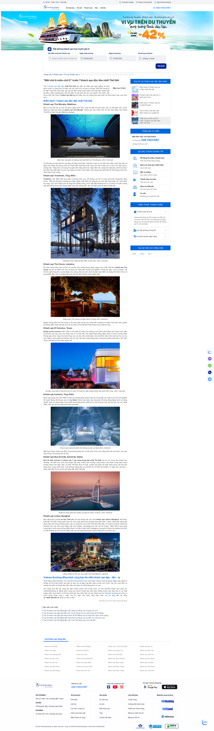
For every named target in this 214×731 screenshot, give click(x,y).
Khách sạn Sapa (50, 650)
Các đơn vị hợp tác (78, 708)
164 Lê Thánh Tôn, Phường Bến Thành (50, 699)
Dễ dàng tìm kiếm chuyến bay (152, 158)
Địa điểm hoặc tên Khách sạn (59, 53)
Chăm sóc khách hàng (136, 708)
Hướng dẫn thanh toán (136, 704)
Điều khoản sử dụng (78, 717)
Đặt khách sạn (104, 708)
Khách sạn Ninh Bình (52, 666)
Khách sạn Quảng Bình (84, 658)
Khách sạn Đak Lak (147, 650)
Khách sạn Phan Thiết (84, 666)
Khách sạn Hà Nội (51, 646)
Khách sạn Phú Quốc (147, 666)
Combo (103, 8)
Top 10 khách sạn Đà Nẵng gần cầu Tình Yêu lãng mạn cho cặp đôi (69, 620)
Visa (96, 8)
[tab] (150, 211)
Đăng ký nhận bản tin (136, 713)
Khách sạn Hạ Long (52, 658)
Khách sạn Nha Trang (115, 662)
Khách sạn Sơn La (51, 662)
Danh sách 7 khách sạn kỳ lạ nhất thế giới (149, 104)
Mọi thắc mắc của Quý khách (144, 136)
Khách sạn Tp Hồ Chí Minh (117, 646)
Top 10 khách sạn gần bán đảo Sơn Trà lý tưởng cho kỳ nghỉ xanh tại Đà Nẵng (73, 613)
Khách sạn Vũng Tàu (115, 650)
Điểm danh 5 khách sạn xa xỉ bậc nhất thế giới (149, 88)
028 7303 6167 (163, 8)
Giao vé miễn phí (147, 186)
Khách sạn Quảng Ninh (53, 654)
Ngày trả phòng (115, 53)
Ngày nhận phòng (86, 53)
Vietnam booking (111, 593)
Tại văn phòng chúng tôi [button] (146, 230)
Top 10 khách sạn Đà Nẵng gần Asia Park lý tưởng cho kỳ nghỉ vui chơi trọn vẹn (74, 618)
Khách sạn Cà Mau (146, 662)
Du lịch (79, 8)
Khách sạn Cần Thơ (147, 654)
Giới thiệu (74, 699)
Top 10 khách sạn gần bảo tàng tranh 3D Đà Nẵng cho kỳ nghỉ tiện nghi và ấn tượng (75, 615)
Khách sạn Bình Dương (116, 658)
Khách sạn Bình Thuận (116, 666)
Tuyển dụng (132, 699)
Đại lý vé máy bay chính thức (152, 165)
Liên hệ (73, 704)
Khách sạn (88, 8)
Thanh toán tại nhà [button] (144, 212)
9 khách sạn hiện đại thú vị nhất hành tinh (149, 96)
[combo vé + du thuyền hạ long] (107, 30)
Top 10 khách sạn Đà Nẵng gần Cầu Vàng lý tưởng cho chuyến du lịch (70, 610)
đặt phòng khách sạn (79, 581)
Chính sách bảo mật (78, 713)
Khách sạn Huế (81, 654)
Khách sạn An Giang (147, 658)
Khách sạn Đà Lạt (146, 646)
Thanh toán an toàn (148, 179)
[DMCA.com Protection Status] (171, 726)
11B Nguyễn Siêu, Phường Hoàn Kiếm (49, 706)
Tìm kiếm (161, 66)
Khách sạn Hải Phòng (52, 670)
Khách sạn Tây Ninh (147, 670)
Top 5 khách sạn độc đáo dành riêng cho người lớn (149, 112)
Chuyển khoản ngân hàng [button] (147, 236)
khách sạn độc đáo (56, 86)
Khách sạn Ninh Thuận (116, 670)
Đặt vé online (145, 172)
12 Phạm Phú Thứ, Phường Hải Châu (49, 714)
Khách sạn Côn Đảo (115, 654)
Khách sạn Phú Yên (83, 670)
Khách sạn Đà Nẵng (83, 646)
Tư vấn (143, 193)
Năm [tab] (149, 254)
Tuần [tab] (134, 254)
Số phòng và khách (145, 53)
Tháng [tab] (142, 254)
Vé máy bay (70, 8)
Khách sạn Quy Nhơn (84, 662)
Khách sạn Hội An (82, 650)
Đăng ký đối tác (134, 717)
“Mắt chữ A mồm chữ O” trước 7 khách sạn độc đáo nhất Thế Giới (149, 120)
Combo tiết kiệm (105, 717)
